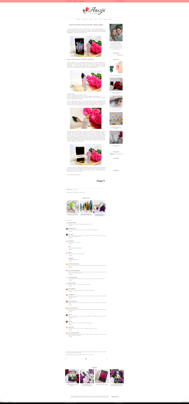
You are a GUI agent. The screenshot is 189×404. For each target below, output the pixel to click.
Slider (81, 192)
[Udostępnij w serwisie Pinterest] (77, 189)
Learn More (113, 396)
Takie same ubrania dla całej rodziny (116, 75)
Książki (95, 19)
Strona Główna (69, 1)
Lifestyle (110, 19)
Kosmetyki (78, 19)
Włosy (84, 192)
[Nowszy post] (65, 358)
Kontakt (75, 1)
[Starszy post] (106, 358)
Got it (117, 396)
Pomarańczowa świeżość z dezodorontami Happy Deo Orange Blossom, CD (116, 127)
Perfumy (91, 19)
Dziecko (105, 19)
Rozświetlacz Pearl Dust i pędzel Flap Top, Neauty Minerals (116, 93)
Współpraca (81, 1)
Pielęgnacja (85, 19)
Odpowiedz (70, 225)
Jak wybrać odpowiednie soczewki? (116, 109)
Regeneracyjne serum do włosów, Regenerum (116, 146)
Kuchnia (100, 19)
